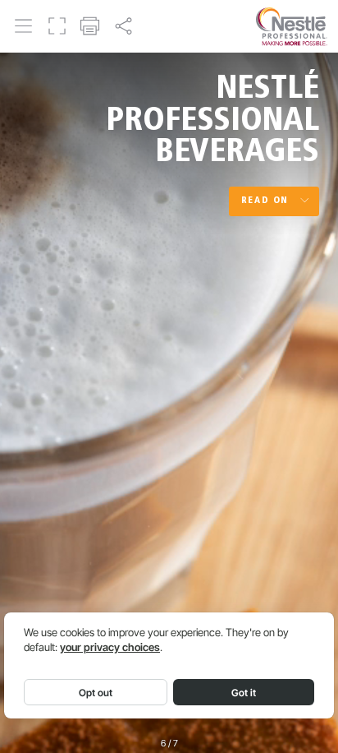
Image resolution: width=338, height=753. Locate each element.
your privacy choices (110, 647)
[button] (23, 25)
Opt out (95, 692)
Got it (243, 692)
